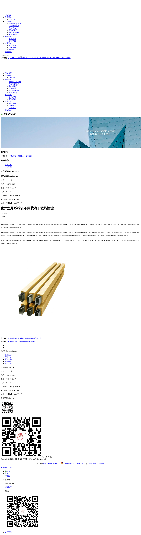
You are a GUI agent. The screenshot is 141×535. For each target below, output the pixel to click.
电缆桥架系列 (14, 26)
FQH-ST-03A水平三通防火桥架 (59, 58)
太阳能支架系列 (15, 24)
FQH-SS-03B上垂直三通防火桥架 (36, 58)
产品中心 (8, 21)
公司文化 (12, 19)
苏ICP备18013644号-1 (51, 463)
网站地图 (92, 463)
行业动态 (12, 41)
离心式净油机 (14, 32)
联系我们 (8, 52)
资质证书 (12, 45)
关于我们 (8, 17)
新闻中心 (8, 37)
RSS (10, 467)
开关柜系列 (13, 30)
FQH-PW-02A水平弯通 (16, 58)
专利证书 (12, 50)
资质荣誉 (8, 43)
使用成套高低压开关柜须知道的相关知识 (23, 341)
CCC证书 (12, 47)
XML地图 (100, 463)
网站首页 (8, 15)
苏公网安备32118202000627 (73, 463)
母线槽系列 (13, 28)
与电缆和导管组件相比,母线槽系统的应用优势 (24, 338)
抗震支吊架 (13, 34)
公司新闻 (12, 39)
